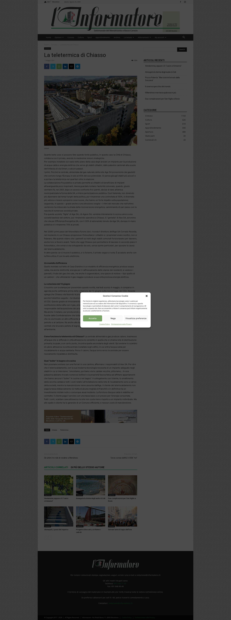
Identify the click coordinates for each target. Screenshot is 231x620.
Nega (113, 318)
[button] (146, 296)
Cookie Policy (104, 324)
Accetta (93, 318)
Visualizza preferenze (136, 318)
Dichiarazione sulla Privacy (121, 324)
